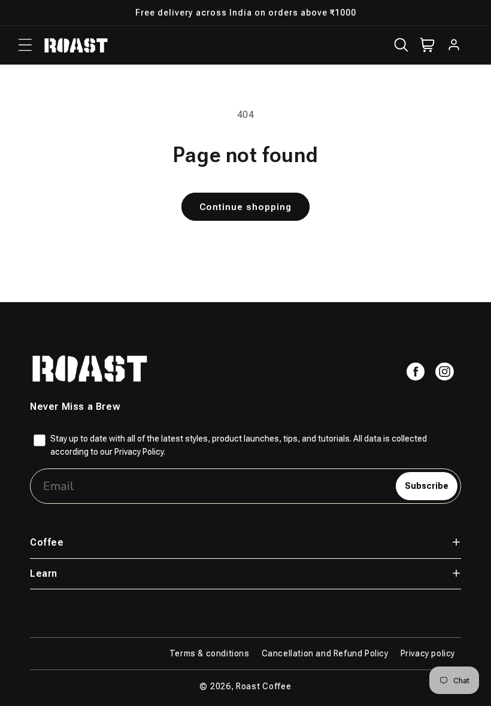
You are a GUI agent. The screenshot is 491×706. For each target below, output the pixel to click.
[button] (25, 45)
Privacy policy (428, 653)
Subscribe (426, 486)
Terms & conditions (209, 653)
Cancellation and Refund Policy (325, 653)
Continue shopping (245, 207)
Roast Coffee (263, 686)
